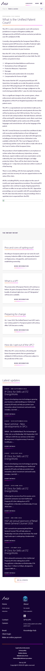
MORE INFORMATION (21, 330)
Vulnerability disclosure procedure (22, 658)
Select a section (13, 9)
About (26, 604)
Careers (5, 623)
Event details (10, 414)
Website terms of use (22, 655)
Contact (5, 619)
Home (4, 604)
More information (21, 266)
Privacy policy (22, 650)
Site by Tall (22, 662)
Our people (27, 608)
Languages (29, 3)
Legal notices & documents (22, 648)
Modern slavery (22, 653)
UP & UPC (27, 619)
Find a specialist (28, 611)
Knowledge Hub (30, 630)
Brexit (4, 630)
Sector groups (6, 608)
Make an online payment (11, 637)
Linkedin (25, 616)
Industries (4, 611)
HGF (4, 3)
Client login (6, 634)
